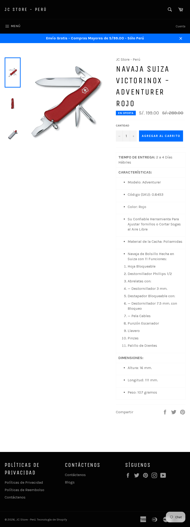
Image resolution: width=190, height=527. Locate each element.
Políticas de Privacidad (24, 482)
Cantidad (122, 125)
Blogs (70, 482)
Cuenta (180, 26)
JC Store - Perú (26, 9)
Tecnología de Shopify (52, 519)
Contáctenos (15, 497)
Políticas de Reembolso (24, 490)
